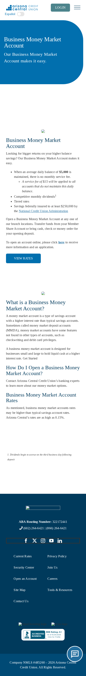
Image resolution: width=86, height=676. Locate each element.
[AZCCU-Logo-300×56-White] (43, 507)
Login (60, 7)
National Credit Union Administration (43, 211)
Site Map (19, 590)
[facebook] (26, 540)
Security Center (24, 567)
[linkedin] (60, 540)
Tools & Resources (59, 590)
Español (10, 14)
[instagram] (43, 540)
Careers (52, 578)
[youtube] (51, 540)
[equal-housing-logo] (33, 624)
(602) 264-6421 (33, 528)
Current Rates (23, 556)
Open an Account (25, 578)
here (61, 242)
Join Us (52, 567)
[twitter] (34, 540)
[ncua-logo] (59, 624)
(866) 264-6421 (56, 528)
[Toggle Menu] (77, 7)
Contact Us (21, 601)
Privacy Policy (56, 556)
